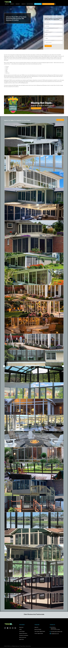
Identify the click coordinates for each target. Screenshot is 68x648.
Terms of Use (28, 646)
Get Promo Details (36, 108)
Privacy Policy (22, 646)
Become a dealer (38, 629)
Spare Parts (21, 639)
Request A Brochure (23, 633)
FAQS (20, 629)
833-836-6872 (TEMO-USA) (56, 631)
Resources (21, 627)
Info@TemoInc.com (55, 633)
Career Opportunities (39, 633)
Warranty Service (22, 637)
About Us (36, 627)
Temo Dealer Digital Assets (40, 631)
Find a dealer (22, 631)
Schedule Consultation (23, 635)
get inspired (60, 119)
